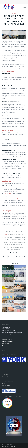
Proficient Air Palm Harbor (10, 247)
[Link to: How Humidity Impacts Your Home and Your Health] (8, 294)
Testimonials (4, 345)
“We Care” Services (6, 385)
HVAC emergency (17, 240)
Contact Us (4, 350)
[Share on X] (6, 257)
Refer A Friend (5, 348)
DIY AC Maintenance (7, 239)
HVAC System (12, 242)
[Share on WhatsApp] (8, 257)
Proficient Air (22, 246)
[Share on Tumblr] (16, 257)
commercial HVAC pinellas (19, 237)
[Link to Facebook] (23, 445)
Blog (14, 0)
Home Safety (10, 240)
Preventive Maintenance (12, 244)
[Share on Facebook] (3, 257)
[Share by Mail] (24, 257)
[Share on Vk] (19, 257)
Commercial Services (6, 376)
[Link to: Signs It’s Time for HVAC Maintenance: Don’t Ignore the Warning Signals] (20, 306)
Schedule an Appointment (7, 341)
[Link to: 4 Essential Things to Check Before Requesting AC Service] (8, 283)
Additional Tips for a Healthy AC (15, 234)
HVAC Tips (14, 13)
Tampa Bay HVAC (17, 249)
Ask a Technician (5, 343)
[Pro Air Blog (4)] (14, 34)
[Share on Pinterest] (11, 257)
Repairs (3, 383)
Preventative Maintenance (7, 381)
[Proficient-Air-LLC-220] (11, 7)
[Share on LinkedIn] (14, 257)
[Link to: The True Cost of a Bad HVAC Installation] (20, 271)
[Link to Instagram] (25, 445)
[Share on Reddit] (22, 257)
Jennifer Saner (19, 231)
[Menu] (24, 7)
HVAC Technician (19, 242)
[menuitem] (24, 7)
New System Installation (7, 379)
